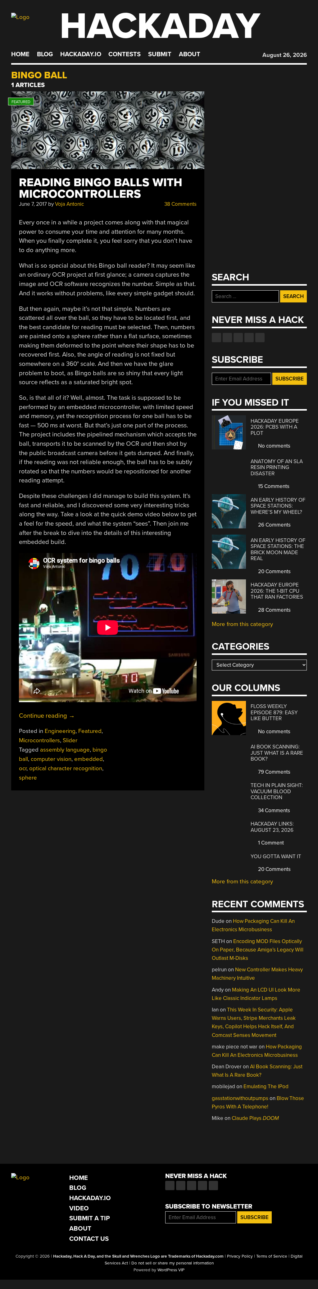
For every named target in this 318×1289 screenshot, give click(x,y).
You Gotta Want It (276, 856)
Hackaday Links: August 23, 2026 (272, 827)
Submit (159, 54)
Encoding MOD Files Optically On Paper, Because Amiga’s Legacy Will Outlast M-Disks (257, 949)
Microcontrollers (39, 740)
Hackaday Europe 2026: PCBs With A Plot (275, 427)
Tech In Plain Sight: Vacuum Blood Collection (277, 791)
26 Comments (274, 525)
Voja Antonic (69, 204)
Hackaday (160, 26)
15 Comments (273, 486)
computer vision (51, 759)
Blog (45, 54)
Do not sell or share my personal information (172, 1263)
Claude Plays (255, 1118)
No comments (273, 446)
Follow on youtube (238, 337)
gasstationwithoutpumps (240, 1098)
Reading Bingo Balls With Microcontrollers (100, 188)
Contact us (260, 337)
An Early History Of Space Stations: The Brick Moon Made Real (278, 549)
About (189, 54)
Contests (124, 54)
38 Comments (180, 204)
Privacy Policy (240, 1256)
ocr (22, 768)
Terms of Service (271, 1256)
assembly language (65, 749)
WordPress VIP (170, 1270)
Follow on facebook (216, 337)
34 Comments (273, 810)
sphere (28, 777)
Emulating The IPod (265, 1086)
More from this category (242, 624)
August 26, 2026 (284, 55)
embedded (88, 759)
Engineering (60, 731)
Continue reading (47, 716)
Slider (70, 740)
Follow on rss (249, 337)
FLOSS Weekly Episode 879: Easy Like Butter (274, 712)
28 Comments (274, 610)
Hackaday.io (80, 54)
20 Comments (274, 571)
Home (20, 54)
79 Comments (273, 772)
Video (79, 1208)
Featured (90, 731)
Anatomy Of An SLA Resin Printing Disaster (277, 467)
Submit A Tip (89, 1218)
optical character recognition (65, 768)
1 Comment (270, 843)
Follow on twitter (227, 337)
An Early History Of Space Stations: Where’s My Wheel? (278, 506)
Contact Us (89, 1239)
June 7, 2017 (33, 204)
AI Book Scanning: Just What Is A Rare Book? (277, 752)
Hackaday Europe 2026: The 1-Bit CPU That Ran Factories (277, 591)
